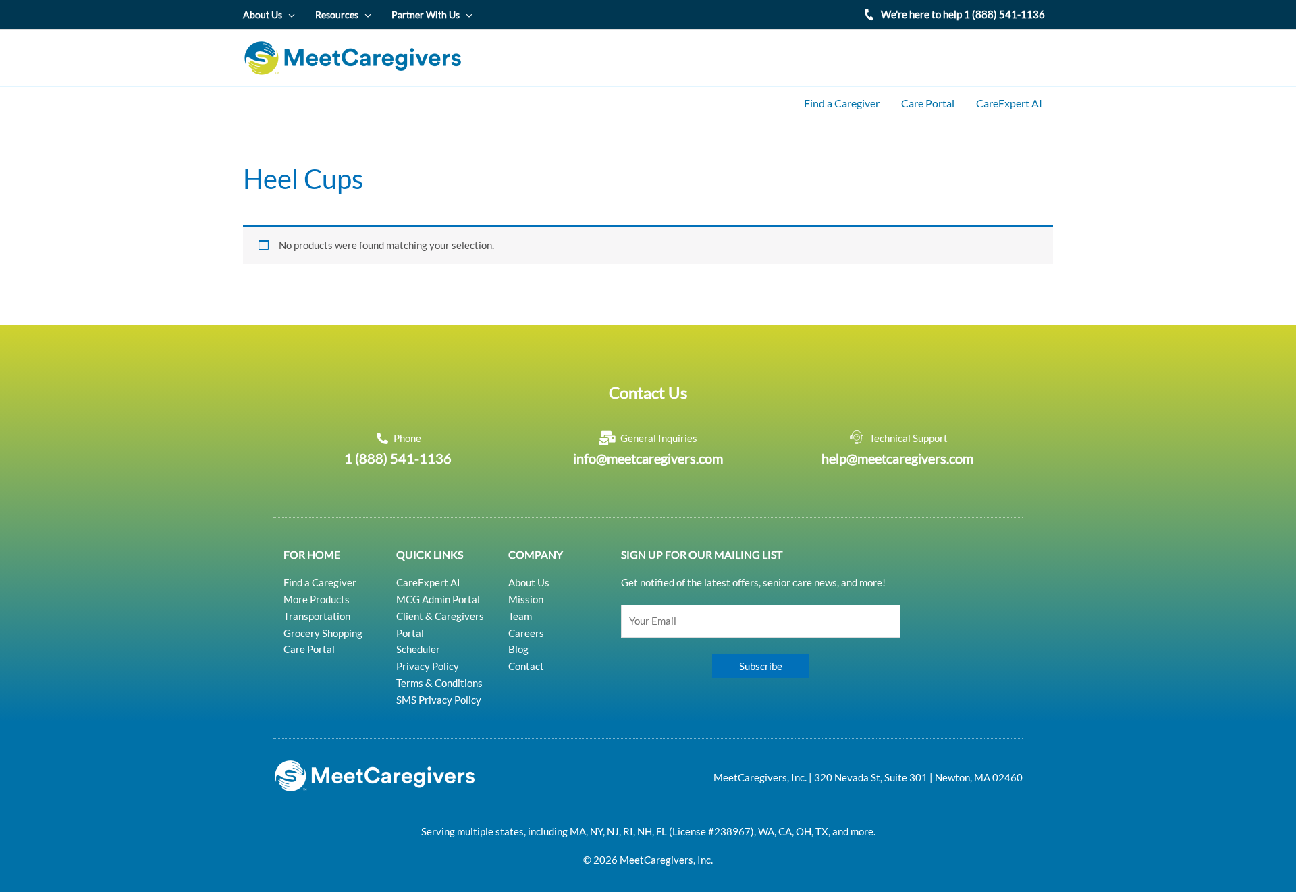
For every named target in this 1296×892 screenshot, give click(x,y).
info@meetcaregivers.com (648, 458)
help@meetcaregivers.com (897, 458)
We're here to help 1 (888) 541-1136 (963, 14)
